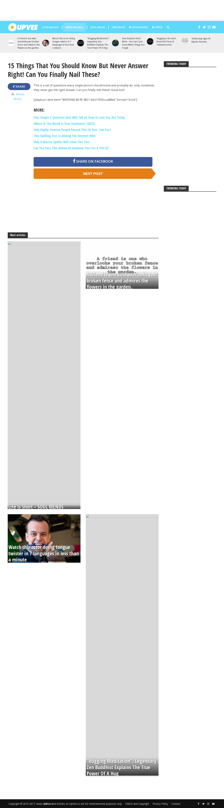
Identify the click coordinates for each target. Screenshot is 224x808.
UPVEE (158, 27)
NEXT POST (93, 174)
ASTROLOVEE (139, 27)
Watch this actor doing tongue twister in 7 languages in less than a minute (63, 43)
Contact (176, 803)
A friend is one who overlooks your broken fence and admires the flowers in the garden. (29, 43)
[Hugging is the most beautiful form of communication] (150, 41)
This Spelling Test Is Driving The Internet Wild (64, 136)
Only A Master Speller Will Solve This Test (62, 142)
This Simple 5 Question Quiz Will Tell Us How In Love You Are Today (79, 117)
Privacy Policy (160, 803)
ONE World (118, 27)
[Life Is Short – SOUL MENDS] (44, 372)
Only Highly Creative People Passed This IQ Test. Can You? (72, 129)
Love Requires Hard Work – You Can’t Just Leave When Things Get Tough (133, 43)
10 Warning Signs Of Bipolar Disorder (201, 40)
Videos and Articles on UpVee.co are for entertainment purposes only (83, 803)
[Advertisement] (115, 10)
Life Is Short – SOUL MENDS (36, 507)
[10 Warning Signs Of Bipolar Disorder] (185, 40)
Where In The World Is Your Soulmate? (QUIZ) (64, 123)
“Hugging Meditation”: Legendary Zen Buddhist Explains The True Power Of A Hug (98, 43)
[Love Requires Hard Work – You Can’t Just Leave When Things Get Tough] (115, 43)
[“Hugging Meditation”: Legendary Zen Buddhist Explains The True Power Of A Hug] (80, 43)
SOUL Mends (97, 27)
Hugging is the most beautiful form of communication (166, 41)
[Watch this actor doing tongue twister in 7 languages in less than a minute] (45, 43)
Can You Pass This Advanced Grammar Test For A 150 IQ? (71, 148)
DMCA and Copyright (137, 803)
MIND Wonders (74, 27)
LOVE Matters (50, 27)
